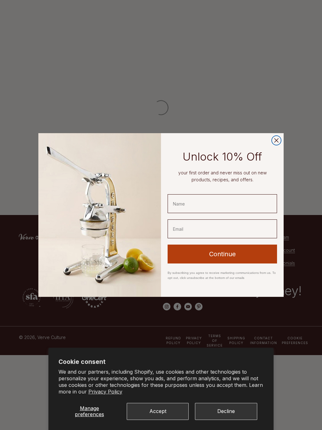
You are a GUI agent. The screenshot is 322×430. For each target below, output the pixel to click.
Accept (157, 411)
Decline (226, 411)
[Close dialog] (276, 140)
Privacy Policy (105, 391)
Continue (222, 254)
